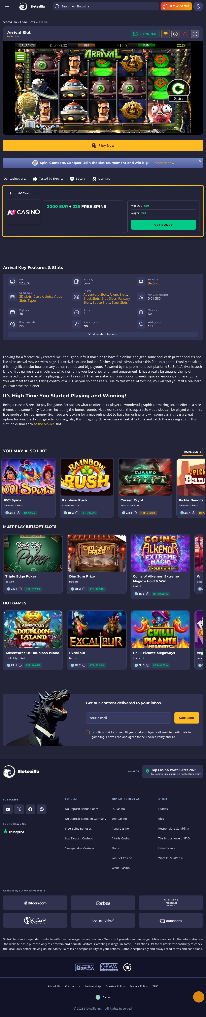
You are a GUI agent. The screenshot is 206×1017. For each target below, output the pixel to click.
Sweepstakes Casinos (79, 848)
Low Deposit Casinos (79, 838)
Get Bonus (163, 225)
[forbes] (103, 902)
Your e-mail (98, 718)
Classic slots (42, 296)
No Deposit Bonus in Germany (85, 819)
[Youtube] (8, 809)
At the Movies (44, 424)
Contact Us (72, 986)
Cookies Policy (115, 986)
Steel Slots (120, 302)
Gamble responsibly (135, 949)
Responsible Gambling (173, 828)
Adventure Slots (95, 294)
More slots (192, 452)
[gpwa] (109, 967)
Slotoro (116, 848)
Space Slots (101, 302)
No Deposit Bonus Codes (82, 809)
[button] (18, 513)
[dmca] (85, 967)
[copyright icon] (35, 920)
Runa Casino (120, 828)
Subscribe (187, 718)
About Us (54, 986)
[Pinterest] (41, 809)
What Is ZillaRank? (170, 858)
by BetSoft (13, 36)
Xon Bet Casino (122, 858)
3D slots (25, 296)
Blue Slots (109, 298)
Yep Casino (119, 819)
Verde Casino (121, 868)
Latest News (166, 848)
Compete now (163, 163)
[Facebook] (30, 809)
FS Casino (118, 809)
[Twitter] (19, 809)
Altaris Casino (121, 838)
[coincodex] (171, 920)
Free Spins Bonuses (78, 828)
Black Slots (91, 298)
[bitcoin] (35, 902)
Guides (163, 809)
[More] (198, 997)
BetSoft (153, 283)
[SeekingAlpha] (103, 920)
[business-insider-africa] (171, 902)
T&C (155, 986)
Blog (161, 819)
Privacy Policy (139, 986)
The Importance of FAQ (174, 838)
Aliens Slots (118, 294)
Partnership (93, 986)
